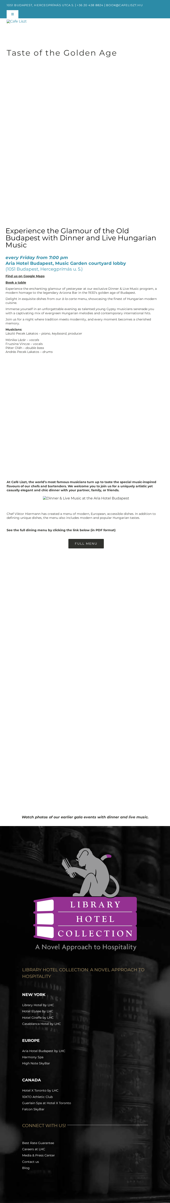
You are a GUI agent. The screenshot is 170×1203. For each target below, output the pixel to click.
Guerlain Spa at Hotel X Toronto (46, 1103)
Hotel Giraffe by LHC (38, 1018)
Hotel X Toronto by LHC (40, 1090)
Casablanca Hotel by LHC (41, 1024)
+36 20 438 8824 (90, 5)
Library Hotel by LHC (38, 1005)
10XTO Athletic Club (37, 1097)
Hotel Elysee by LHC (37, 1011)
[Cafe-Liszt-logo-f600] (17, 21)
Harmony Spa (32, 1057)
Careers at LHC (33, 1149)
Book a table (16, 282)
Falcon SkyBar (33, 1109)
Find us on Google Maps (25, 276)
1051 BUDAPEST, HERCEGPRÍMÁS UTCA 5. (40, 5)
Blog (26, 1168)
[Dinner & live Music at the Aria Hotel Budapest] (86, 498)
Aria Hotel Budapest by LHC (43, 1051)
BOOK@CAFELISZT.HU (124, 5)
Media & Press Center (38, 1155)
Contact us (30, 1162)
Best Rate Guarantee (38, 1143)
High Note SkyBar (36, 1063)
